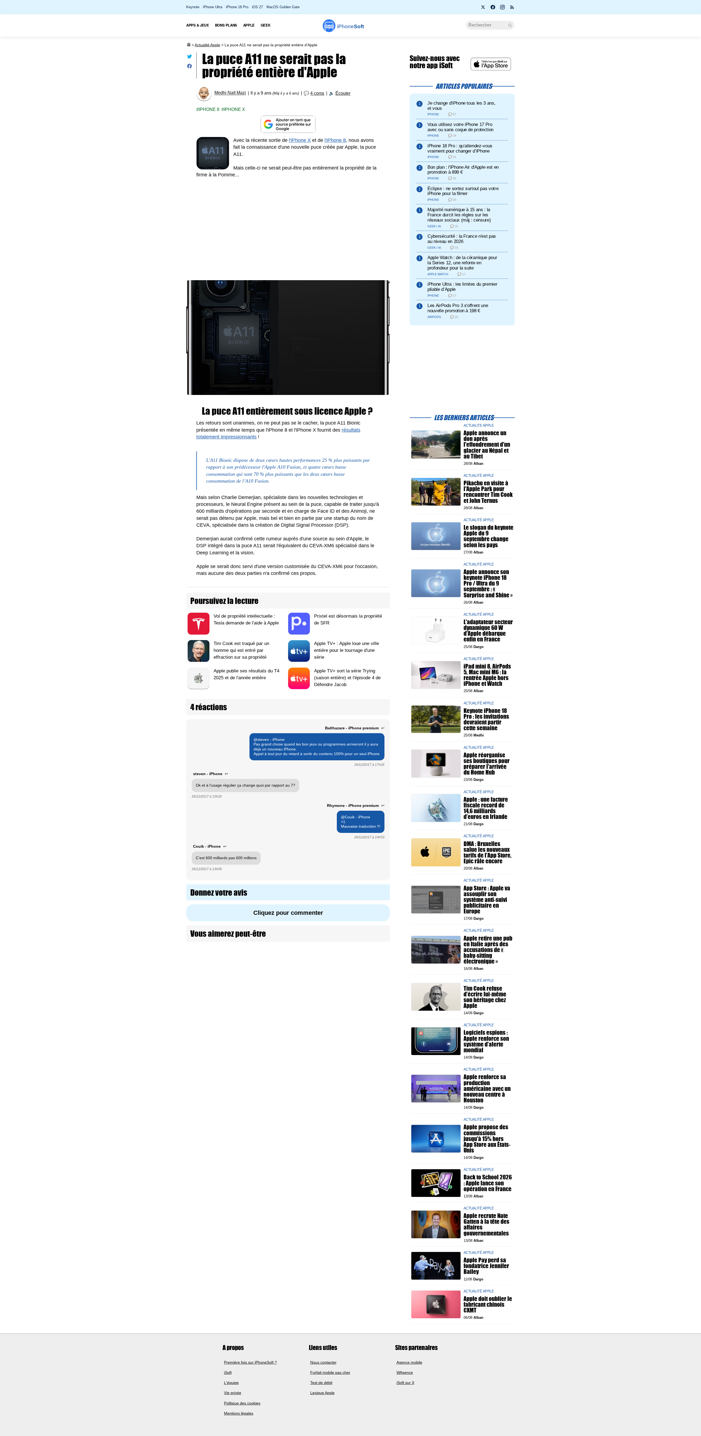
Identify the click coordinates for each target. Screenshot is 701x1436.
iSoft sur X (405, 1382)
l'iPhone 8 (335, 140)
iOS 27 (257, 7)
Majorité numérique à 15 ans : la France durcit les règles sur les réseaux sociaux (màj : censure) (459, 215)
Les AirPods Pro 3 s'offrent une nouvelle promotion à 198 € (457, 308)
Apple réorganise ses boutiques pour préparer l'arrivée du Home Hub (487, 763)
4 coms (317, 93)
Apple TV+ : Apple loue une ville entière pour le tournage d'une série (346, 650)
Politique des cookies (242, 1403)
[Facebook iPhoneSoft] (493, 9)
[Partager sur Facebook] (189, 67)
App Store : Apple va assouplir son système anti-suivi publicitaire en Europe (487, 899)
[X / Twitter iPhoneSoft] (483, 9)
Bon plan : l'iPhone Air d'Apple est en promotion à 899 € (463, 170)
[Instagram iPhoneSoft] (502, 9)
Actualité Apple (207, 45)
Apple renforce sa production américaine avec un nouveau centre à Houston (487, 1088)
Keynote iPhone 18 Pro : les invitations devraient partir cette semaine (486, 719)
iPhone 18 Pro (237, 7)
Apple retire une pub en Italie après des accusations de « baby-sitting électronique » (488, 949)
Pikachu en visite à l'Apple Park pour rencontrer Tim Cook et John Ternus (488, 491)
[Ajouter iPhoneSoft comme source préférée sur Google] (288, 124)
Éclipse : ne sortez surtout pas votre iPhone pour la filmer (462, 191)
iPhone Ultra (212, 7)
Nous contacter (323, 1362)
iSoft (228, 1372)
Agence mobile (409, 1362)
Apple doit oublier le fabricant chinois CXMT (488, 1304)
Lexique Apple (322, 1393)
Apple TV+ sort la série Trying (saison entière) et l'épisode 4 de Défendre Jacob (347, 677)
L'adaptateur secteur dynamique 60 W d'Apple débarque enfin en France (488, 630)
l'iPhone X (300, 140)
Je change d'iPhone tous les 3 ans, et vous (461, 106)
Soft (350, 26)
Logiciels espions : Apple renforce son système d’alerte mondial (486, 1041)
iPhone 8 (209, 109)
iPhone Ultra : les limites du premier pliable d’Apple (462, 287)
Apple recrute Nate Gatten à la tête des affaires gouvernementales (486, 1224)
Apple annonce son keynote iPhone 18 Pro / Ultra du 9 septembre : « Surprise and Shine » (488, 583)
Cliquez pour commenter (288, 912)
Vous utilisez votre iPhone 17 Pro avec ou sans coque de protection (460, 127)
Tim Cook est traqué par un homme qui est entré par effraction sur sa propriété (241, 650)
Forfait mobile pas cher (330, 1372)
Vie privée (232, 1393)
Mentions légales (238, 1413)
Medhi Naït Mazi (230, 93)
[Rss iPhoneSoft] (512, 9)
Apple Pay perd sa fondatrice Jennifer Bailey (486, 1265)
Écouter (342, 93)
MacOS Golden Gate (283, 7)
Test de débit (321, 1382)
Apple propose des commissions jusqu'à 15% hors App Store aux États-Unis (487, 1138)
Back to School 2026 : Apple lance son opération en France (488, 1182)
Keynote (192, 7)
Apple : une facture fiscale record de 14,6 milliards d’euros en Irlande (486, 807)
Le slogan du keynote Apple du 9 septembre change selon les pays (488, 536)
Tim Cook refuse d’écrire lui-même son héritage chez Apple (485, 996)
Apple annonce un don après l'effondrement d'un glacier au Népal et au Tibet (487, 444)
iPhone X (234, 109)
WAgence (405, 1372)
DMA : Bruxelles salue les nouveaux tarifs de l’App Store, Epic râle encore (488, 852)
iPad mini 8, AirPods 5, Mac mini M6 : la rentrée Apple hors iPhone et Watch (487, 675)
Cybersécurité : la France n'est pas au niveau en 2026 (461, 239)
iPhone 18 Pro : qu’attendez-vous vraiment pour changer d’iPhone (459, 148)
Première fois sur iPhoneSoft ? (250, 1362)
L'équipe (231, 1382)
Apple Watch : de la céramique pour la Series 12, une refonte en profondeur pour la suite (462, 263)
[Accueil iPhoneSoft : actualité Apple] (188, 45)
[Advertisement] (288, 225)
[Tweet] (189, 57)
